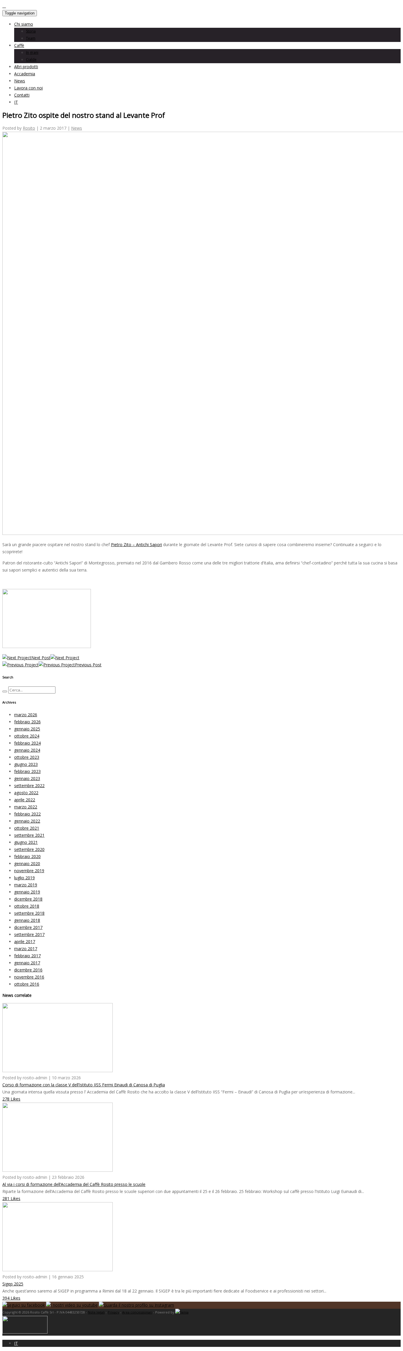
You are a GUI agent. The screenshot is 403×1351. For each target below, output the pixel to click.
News (19, 81)
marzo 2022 (25, 807)
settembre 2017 (29, 934)
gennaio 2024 (27, 750)
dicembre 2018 (28, 899)
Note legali (96, 1312)
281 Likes (11, 1198)
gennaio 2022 (27, 821)
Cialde (31, 59)
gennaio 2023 (27, 778)
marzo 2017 (25, 948)
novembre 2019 (29, 870)
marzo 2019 (25, 885)
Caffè (19, 45)
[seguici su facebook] (23, 1305)
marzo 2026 (25, 714)
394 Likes (11, 1298)
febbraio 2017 (27, 955)
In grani (32, 52)
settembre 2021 (29, 835)
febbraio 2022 (27, 814)
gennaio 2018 (27, 920)
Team (30, 38)
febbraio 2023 (27, 771)
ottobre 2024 (26, 736)
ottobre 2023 (26, 757)
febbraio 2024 (27, 743)
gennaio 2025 (27, 729)
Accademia (24, 73)
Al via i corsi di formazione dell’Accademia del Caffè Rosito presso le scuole (73, 1184)
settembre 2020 (29, 849)
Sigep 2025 (12, 1284)
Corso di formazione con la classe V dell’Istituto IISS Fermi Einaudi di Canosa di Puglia (83, 1085)
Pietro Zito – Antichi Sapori (136, 544)
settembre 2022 (29, 785)
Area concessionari (137, 1312)
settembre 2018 (29, 913)
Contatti (22, 95)
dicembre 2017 (28, 927)
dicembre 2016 (28, 970)
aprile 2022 (24, 800)
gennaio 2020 (27, 863)
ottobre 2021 (26, 828)
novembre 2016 (29, 977)
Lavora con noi (28, 88)
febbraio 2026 (27, 722)
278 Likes (11, 1099)
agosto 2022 (26, 792)
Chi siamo (23, 24)
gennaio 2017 (27, 963)
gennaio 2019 (27, 892)
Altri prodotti (26, 66)
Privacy (113, 1312)
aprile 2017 (24, 941)
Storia (31, 31)
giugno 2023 (26, 764)
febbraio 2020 (27, 856)
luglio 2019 (24, 877)
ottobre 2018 (26, 906)
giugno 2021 (26, 842)
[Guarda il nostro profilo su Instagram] (136, 1305)
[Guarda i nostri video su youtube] (72, 1305)
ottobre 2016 (26, 984)
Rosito (29, 128)
